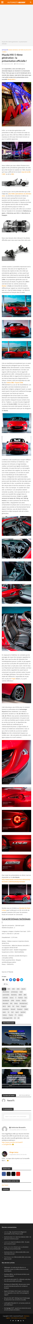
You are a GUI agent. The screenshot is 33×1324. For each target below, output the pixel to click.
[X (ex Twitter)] (9, 1174)
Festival (20, 997)
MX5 (9, 1006)
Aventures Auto (8, 1237)
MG (11, 1003)
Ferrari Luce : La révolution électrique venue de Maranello (16, 1248)
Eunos (11, 997)
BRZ (25, 995)
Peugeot (23, 1006)
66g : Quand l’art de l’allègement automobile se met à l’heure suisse (15, 1233)
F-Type (13, 679)
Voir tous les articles (24, 1095)
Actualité (5, 50)
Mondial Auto (23, 1003)
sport (17, 1012)
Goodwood (6, 1000)
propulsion (6, 1009)
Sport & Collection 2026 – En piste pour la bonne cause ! (17, 1238)
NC (13, 1006)
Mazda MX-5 (11, 79)
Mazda (10, 50)
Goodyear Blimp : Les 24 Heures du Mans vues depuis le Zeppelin (16, 1036)
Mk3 (12, 174)
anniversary (14, 992)
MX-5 (4, 1006)
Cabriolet (5, 997)
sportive (23, 1012)
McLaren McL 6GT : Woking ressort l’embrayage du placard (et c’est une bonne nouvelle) (17, 1299)
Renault (13, 1009)
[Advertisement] (16, 23)
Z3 (15, 1018)
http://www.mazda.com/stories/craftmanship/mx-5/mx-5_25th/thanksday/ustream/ (16, 881)
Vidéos (4, 52)
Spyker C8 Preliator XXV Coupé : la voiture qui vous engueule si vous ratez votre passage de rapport (16, 1079)
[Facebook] (4, 1174)
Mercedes (5, 1003)
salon (4, 1012)
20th (13, 989)
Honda (18, 1000)
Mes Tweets (5, 1185)
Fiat (26, 997)
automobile (6, 995)
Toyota (11, 1015)
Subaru (5, 1015)
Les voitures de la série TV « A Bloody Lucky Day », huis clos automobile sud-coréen (17, 1280)
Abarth (23, 989)
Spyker (20, 1073)
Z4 (18, 1018)
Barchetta (14, 995)
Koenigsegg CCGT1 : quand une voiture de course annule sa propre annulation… (17, 1309)
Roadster (19, 1009)
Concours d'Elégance (20, 1051)
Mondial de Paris (18, 50)
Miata (16, 1003)
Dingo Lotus (13, 1152)
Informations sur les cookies (18, 1318)
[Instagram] (13, 1174)
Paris (17, 1006)
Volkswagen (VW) (7, 1018)
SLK (12, 1012)
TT (15, 1015)
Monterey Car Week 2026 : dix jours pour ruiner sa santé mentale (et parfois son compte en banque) (16, 1057)
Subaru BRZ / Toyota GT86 (15, 382)
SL (8, 1012)
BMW (20, 995)
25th (18, 989)
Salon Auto (27, 50)
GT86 (12, 1000)
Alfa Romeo (6, 992)
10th (9, 989)
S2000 (26, 1009)
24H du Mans (12, 1031)
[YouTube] (18, 1174)
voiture (20, 1015)
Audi (21, 992)
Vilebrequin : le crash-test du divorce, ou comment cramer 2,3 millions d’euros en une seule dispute (16, 1269)
